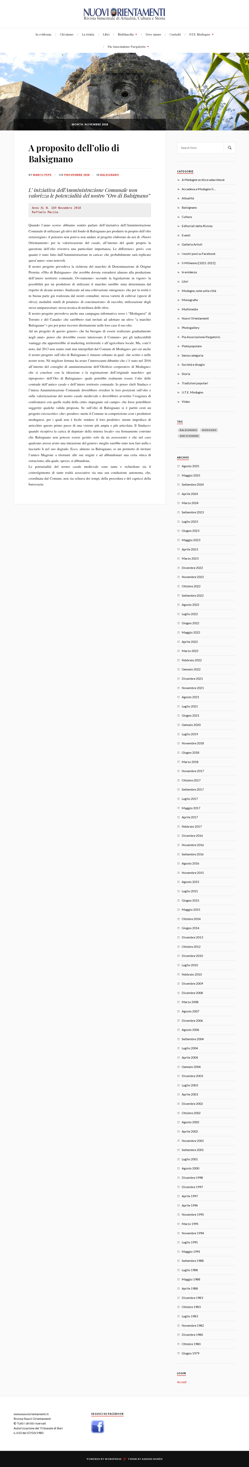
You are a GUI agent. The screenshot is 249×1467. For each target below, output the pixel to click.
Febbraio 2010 (192, 974)
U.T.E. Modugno (199, 34)
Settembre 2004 (193, 1039)
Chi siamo (66, 34)
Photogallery (190, 327)
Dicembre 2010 (192, 955)
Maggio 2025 (191, 475)
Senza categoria (192, 355)
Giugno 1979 (190, 1353)
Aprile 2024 (190, 494)
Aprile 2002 (190, 1131)
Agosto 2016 (190, 863)
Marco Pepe (42, 174)
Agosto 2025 (190, 466)
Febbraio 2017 (192, 826)
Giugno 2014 (190, 928)
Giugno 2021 (190, 715)
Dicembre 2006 (192, 1020)
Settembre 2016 (193, 854)
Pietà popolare (192, 346)
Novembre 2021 (193, 688)
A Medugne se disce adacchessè (203, 179)
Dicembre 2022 (192, 567)
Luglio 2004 (190, 1048)
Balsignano (109, 174)
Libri (106, 34)
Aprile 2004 (190, 1057)
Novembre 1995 (193, 1214)
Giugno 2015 (190, 900)
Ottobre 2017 (191, 780)
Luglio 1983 (190, 1316)
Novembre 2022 (193, 577)
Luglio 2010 (190, 965)
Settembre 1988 (193, 1260)
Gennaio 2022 (191, 669)
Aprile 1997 (190, 1196)
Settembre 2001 (193, 1150)
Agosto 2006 (190, 1029)
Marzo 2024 (190, 503)
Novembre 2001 (193, 1140)
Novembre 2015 (193, 872)
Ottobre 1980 (191, 1344)
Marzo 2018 (190, 762)
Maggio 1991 (191, 1251)
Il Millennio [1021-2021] (198, 263)
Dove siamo (153, 34)
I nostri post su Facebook (199, 253)
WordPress (113, 1458)
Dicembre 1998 (192, 1177)
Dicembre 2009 (192, 983)
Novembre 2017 (193, 771)
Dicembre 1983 (192, 1297)
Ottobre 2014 (191, 919)
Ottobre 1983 (191, 1307)
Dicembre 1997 (192, 1187)
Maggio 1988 (191, 1279)
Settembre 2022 (193, 595)
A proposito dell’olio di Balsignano (74, 153)
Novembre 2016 (193, 845)
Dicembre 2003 (192, 1076)
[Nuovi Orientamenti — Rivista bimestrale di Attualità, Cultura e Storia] (124, 13)
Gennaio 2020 (191, 725)
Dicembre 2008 (192, 993)
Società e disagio (193, 364)
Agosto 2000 (190, 1168)
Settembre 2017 (193, 789)
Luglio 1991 (190, 1242)
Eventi (186, 235)
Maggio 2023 (191, 540)
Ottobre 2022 (191, 586)
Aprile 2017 (190, 817)
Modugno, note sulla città (199, 291)
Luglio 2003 (190, 1085)
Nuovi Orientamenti (195, 318)
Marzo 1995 (190, 1224)
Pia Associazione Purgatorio (127, 46)
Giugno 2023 (190, 530)
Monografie (190, 300)
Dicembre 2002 (192, 1103)
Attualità (188, 198)
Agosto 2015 (190, 882)
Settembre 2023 (193, 512)
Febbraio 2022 (192, 660)
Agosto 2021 (190, 697)
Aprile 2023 (190, 549)
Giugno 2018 (190, 752)
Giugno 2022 (190, 623)
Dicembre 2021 (192, 678)
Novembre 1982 (193, 1325)
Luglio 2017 (190, 798)
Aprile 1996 (190, 1205)
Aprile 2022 (190, 641)
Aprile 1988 (190, 1288)
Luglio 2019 (190, 734)
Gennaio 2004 (191, 1067)
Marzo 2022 (190, 651)
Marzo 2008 (190, 1002)
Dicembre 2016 (192, 835)
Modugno (209, 430)
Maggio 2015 (191, 909)
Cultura (187, 217)
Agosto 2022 (190, 604)
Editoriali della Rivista (197, 226)
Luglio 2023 (190, 521)
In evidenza (43, 34)
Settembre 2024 (193, 484)
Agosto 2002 (190, 1122)
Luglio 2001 (190, 1159)
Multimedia (126, 34)
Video (186, 401)
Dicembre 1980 (192, 1334)
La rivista (88, 34)
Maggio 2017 (191, 808)
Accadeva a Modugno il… (199, 189)
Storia (186, 374)
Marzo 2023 (190, 558)
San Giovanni (189, 436)
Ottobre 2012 (191, 946)
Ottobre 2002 (191, 1113)
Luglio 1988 (190, 1270)
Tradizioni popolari (195, 383)
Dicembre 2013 (192, 937)
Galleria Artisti (192, 244)
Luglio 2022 (190, 614)
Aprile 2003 (190, 1094)
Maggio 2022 (191, 632)
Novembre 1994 (193, 1233)
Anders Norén (152, 1458)
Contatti (175, 34)
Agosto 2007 (190, 1011)
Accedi (182, 1382)
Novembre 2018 (193, 743)
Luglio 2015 (190, 891)
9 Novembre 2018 (76, 174)
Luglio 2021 (190, 706)
